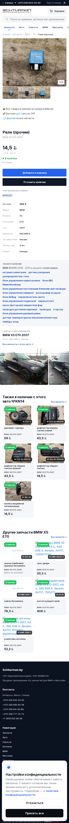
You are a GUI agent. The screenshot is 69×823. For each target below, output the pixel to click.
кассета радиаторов (48, 601)
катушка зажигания (14, 272)
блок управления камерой (18, 293)
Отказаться (34, 803)
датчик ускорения (39, 272)
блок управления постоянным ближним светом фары (34, 289)
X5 (34, 34)
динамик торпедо (14, 428)
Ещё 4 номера (54, 2)
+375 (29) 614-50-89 (13, 709)
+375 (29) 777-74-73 (13, 714)
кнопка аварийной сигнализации (14, 504)
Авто (21, 27)
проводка (45, 309)
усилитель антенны (15, 639)
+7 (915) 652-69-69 (12, 718)
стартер (58, 309)
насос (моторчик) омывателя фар (22, 305)
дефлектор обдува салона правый (14, 467)
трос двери (43, 563)
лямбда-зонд (10, 321)
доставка (21, 113)
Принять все (34, 813)
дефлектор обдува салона (47, 467)
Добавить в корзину (34, 172)
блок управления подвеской (19, 301)
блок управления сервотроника (21, 280)
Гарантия (10, 118)
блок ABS (47, 280)
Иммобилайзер (12, 284)
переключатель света (31, 297)
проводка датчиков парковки (20, 309)
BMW (45, 27)
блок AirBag (9, 297)
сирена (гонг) (46, 301)
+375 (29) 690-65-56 (13, 704)
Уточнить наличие (34, 182)
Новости (33, 27)
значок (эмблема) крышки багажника (14, 564)
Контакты (7, 746)
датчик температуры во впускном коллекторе (30, 317)
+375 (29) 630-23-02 (29, 2)
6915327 (8, 195)
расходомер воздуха (48, 293)
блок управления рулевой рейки (21, 313)
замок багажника (13, 601)
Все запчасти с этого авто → (18, 344)
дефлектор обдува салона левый (47, 429)
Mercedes (57, 27)
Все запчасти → (58, 402)
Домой (6, 34)
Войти (64, 3)
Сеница (10, 2)
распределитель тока (16, 276)
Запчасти (9, 27)
